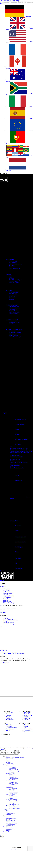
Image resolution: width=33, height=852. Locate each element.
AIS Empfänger (13, 262)
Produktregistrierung (15, 465)
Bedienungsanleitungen (20, 419)
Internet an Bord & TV (10, 794)
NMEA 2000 (8, 781)
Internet (7, 812)
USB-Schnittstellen (13, 793)
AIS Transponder (13, 261)
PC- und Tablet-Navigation (11, 799)
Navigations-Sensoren (10, 773)
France (31, 54)
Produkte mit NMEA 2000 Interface (18, 462)
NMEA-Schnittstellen (13, 790)
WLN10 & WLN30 (15, 459)
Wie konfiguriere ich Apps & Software (19, 452)
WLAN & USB (13, 293)
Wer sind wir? (9, 828)
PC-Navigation (9, 814)
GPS (10, 275)
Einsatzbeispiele (19, 547)
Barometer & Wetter (14, 282)
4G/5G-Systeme (12, 795)
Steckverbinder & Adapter (16, 456)
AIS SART (12, 265)
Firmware (17, 429)
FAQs (11, 447)
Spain (30, 118)
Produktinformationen (20, 542)
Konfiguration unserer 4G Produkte (18, 449)
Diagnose (11, 299)
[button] (4, 662)
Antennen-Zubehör (10, 805)
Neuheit (5, 621)
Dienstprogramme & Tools (21, 439)
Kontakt (2, 3)
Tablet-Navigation (13, 335)
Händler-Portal (18, 480)
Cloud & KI (12, 297)
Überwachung (12, 296)
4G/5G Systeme (13, 321)
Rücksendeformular (10, 825)
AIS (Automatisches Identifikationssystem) (15, 757)
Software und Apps (10, 763)
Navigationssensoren (10, 759)
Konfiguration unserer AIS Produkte (19, 448)
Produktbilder (18, 558)
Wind (10, 277)
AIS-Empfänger (12, 768)
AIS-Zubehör (12, 772)
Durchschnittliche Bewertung (10, 619)
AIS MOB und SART (13, 769)
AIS (7, 810)
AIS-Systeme (8, 766)
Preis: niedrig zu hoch (8, 622)
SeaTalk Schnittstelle (14, 312)
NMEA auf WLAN (14, 306)
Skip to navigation (4, 0)
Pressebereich (18, 525)
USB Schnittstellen (13, 313)
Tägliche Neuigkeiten (10, 829)
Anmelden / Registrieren (8, 831)
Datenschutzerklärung (28, 748)
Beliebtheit (5, 618)
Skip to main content (14, 0)
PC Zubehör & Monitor (15, 332)
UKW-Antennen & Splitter (15, 264)
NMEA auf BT (13, 309)
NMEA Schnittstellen (14, 308)
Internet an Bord (9, 758)
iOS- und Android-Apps (15, 336)
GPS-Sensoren (12, 774)
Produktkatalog (18, 568)
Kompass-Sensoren (13, 777)
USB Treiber (18, 444)
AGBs (22, 748)
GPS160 (12, 461)
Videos (16, 563)
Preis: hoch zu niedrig (8, 624)
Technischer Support (20, 424)
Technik (17, 552)
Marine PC (8, 762)
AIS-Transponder (12, 767)
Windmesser (11, 776)
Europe (31, 130)
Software (17, 434)
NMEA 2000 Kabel (14, 292)
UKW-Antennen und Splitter (15, 771)
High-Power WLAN (14, 322)
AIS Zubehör (12, 266)
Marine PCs (12, 331)
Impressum (3, 749)
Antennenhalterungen (14, 268)
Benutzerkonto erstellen (16, 849)
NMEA (7, 761)
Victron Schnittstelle (14, 310)
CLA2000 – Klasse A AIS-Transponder (12, 653)
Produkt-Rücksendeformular (17, 468)
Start (1, 605)
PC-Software (12, 334)
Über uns (17, 475)
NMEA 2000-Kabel (13, 782)
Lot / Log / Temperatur (14, 778)
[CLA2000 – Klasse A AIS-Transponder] (11, 648)
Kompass (11, 278)
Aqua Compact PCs (13, 800)
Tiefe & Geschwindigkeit (15, 280)
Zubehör (11, 323)
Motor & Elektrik (13, 281)
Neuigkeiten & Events (20, 537)
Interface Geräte (9, 787)
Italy (30, 106)
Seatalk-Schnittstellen (13, 792)
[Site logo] (4, 184)
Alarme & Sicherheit (14, 295)
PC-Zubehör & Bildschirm (14, 802)
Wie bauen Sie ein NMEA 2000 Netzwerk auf (21, 451)
